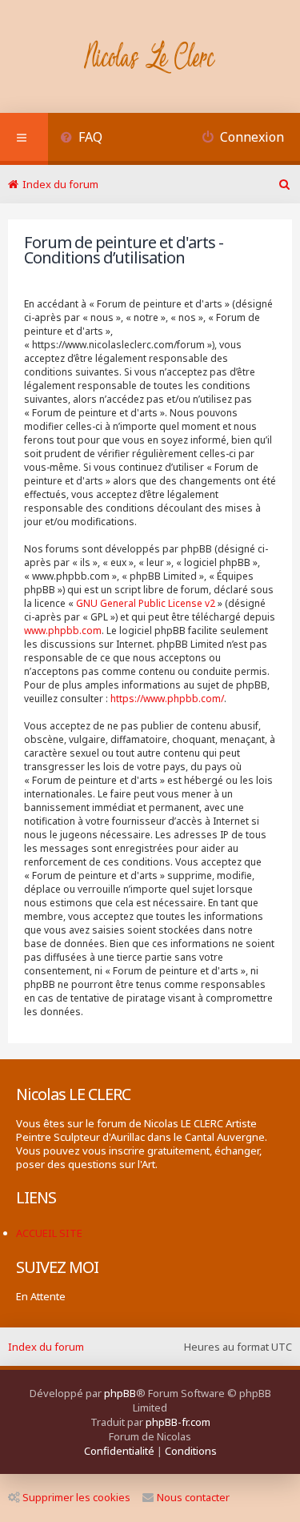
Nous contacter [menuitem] (193, 1497)
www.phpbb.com (63, 630)
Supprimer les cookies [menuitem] (76, 1497)
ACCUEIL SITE (49, 1233)
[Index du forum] (150, 58)
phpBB (120, 1393)
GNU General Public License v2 (145, 603)
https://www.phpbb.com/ (167, 698)
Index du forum (46, 1346)
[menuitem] (81, 139)
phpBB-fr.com (178, 1422)
